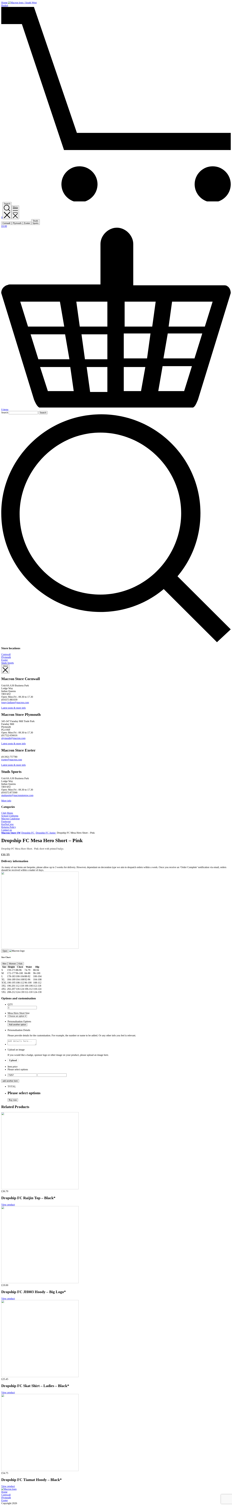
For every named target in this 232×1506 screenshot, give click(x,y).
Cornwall (6, 654)
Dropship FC (28, 832)
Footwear (6, 821)
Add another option (17, 1024)
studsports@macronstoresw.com (17, 795)
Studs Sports (7, 663)
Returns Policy (8, 827)
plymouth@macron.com (13, 738)
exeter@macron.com (11, 759)
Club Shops (7, 813)
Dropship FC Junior (46, 832)
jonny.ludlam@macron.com (15, 702)
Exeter (4, 660)
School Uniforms (9, 815)
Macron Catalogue (10, 818)
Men (4, 964)
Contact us (6, 830)
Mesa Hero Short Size (19, 1013)
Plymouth (6, 657)
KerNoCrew (7, 824)
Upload (13, 1060)
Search (4, 412)
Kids (20, 964)
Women (12, 964)
